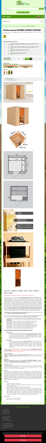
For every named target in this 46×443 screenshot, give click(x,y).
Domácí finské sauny (16, 26)
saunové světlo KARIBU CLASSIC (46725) (18, 49)
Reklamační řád (5, 409)
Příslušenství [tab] (14, 290)
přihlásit (20, 12)
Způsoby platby (5, 413)
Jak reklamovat (5, 418)
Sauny (10, 26)
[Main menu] (42, 16)
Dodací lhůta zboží (6, 416)
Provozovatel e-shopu (7, 427)
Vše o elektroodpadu (7, 423)
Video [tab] (26, 290)
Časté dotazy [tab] (36, 290)
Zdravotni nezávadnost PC (8, 425)
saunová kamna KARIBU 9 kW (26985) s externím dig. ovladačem (22, 43)
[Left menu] (41, 21)
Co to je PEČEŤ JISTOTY (7, 420)
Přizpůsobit (23, 440)
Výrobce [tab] (10, 292)
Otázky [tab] (5, 292)
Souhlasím (23, 436)
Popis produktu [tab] (7, 290)
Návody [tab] (30, 290)
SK (38, 16)
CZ (36, 16)
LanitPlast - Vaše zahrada (23, 3)
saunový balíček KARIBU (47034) (16, 53)
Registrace (26, 12)
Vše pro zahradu (5, 26)
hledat (41, 8)
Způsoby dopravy (6, 411)
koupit (27, 58)
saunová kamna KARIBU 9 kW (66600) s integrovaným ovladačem (22, 46)
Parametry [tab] (21, 290)
